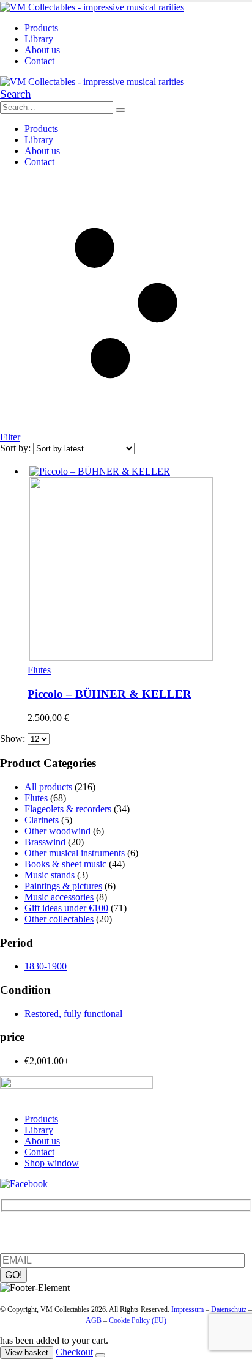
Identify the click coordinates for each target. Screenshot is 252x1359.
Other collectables (59, 919)
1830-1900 (45, 966)
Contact (39, 61)
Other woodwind (57, 831)
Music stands (49, 875)
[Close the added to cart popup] (100, 1355)
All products (48, 787)
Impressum (187, 1309)
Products (41, 28)
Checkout (74, 1352)
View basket (26, 1352)
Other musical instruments (74, 853)
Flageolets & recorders (67, 809)
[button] (15, 93)
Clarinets (41, 820)
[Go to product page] (138, 564)
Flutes (39, 670)
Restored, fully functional (73, 1014)
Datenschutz (228, 1309)
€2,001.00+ (46, 1061)
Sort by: (16, 448)
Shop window (51, 1163)
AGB (94, 1320)
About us (42, 50)
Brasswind (44, 842)
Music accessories (59, 897)
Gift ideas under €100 (66, 908)
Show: (14, 738)
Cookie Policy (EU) (137, 1320)
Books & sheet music (65, 864)
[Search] (120, 110)
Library (38, 39)
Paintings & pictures (63, 886)
